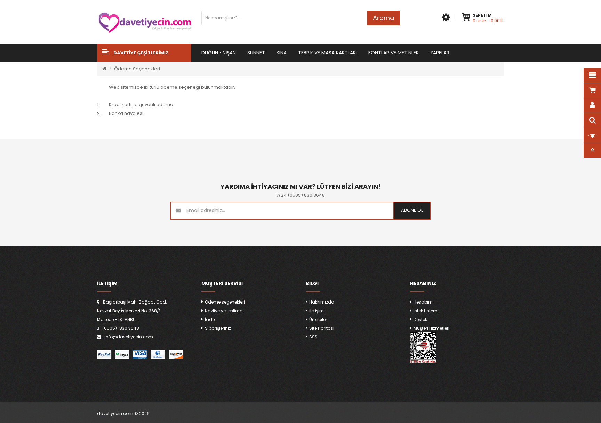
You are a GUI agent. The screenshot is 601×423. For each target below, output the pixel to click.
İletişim (316, 311)
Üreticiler (318, 319)
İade (210, 319)
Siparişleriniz (218, 328)
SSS (313, 337)
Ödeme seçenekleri (225, 302)
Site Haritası (321, 328)
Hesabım (423, 302)
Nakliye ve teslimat (224, 311)
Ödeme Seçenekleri (137, 68)
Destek (420, 319)
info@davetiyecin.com (129, 337)
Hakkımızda (321, 302)
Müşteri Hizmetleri (431, 328)
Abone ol (412, 210)
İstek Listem (426, 311)
